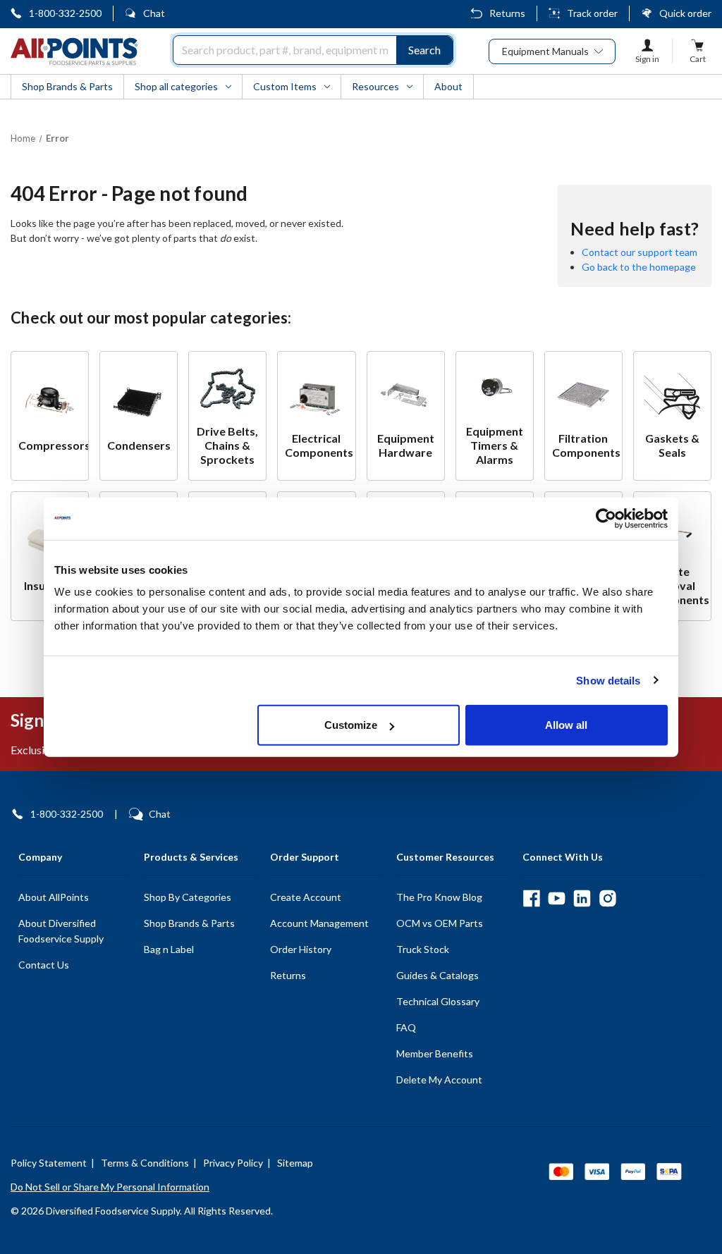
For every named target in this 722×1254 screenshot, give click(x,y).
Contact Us (43, 965)
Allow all (566, 725)
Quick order (685, 13)
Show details (608, 680)
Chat (154, 13)
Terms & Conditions (145, 1163)
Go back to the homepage (639, 267)
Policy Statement (49, 1163)
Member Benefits (434, 1053)
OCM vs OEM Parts (439, 923)
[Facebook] (531, 898)
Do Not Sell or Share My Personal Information (110, 1187)
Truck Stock (422, 949)
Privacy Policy (233, 1163)
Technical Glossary (437, 1001)
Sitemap (295, 1163)
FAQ (406, 1027)
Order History (300, 949)
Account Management (319, 923)
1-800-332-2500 (65, 13)
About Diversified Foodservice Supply (61, 931)
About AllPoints (53, 897)
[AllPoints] (74, 51)
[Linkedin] (582, 898)
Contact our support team (639, 252)
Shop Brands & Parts (189, 923)
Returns (507, 13)
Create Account (305, 897)
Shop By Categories (187, 897)
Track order (592, 13)
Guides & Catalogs (437, 975)
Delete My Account (439, 1080)
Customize (350, 725)
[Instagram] (607, 898)
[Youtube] (556, 898)
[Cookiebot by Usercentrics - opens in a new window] (606, 518)
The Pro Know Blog (439, 897)
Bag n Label (169, 949)
